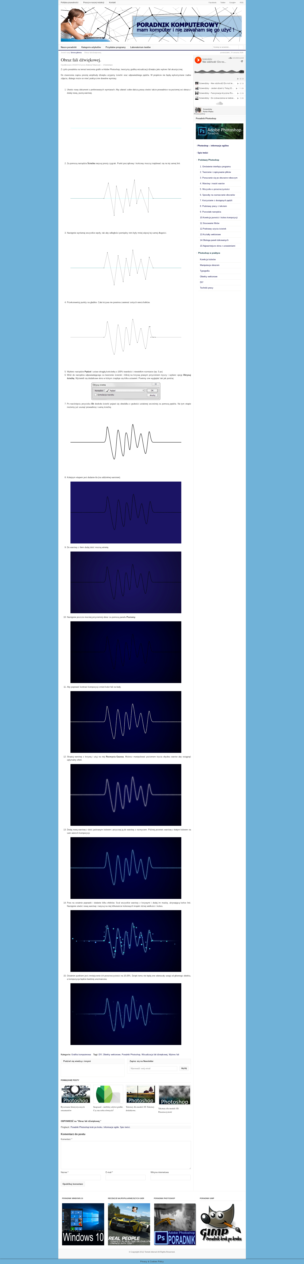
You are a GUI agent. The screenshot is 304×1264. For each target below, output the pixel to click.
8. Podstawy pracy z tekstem (213, 206)
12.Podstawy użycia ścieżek (213, 229)
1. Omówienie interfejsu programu (215, 166)
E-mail (109, 1172)
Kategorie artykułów (91, 47)
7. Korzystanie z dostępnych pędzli (216, 200)
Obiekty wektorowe (111, 1054)
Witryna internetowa (160, 1172)
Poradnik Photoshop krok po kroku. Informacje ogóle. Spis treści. (100, 1127)
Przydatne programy (116, 47)
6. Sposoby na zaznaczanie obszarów (217, 195)
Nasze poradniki (69, 47)
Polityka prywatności (69, 2)
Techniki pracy (206, 288)
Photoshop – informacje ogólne (213, 145)
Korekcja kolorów (208, 259)
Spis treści (203, 153)
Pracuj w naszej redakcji (93, 2)
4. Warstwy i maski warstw (212, 183)
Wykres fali (174, 1054)
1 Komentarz (108, 65)
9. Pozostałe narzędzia (210, 212)
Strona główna (76, 52)
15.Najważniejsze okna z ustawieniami (217, 246)
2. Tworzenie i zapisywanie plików (215, 172)
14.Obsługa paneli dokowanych (214, 240)
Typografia (204, 271)
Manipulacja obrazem (209, 265)
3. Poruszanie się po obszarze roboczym (219, 178)
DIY (100, 1054)
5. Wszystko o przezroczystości (215, 189)
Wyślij (184, 1068)
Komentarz (66, 1139)
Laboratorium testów (140, 47)
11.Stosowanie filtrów (209, 223)
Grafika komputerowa (81, 1054)
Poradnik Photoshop (131, 1054)
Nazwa (64, 1172)
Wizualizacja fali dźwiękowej (155, 1054)
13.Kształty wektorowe (210, 234)
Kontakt (112, 2)
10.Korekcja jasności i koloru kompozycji (219, 217)
